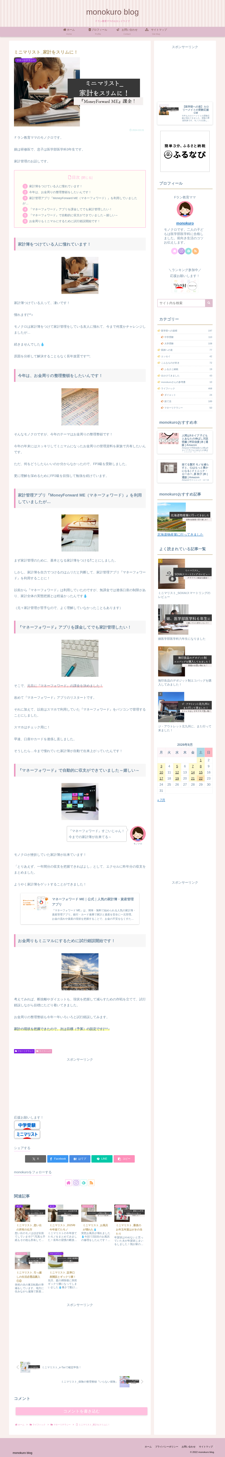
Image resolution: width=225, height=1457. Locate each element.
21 (193, 778)
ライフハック (45, 1051)
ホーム (148, 1446)
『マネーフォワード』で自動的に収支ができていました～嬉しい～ (73, 215)
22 (201, 778)
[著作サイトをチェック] (68, 1182)
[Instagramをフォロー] (76, 1182)
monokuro (185, 223)
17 (161, 778)
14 (193, 772)
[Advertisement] (80, 1085)
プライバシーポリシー (166, 1446)
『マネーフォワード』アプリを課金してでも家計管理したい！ (70, 209)
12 (177, 772)
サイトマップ (206, 1446)
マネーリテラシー (26, 1051)
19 (177, 778)
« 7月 (161, 800)
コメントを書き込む (81, 1411)
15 (201, 772)
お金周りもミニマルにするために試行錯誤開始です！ (64, 221)
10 (161, 772)
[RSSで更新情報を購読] (91, 1182)
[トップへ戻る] (220, 1452)
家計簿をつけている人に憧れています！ (56, 186)
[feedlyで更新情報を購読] (83, 1182)
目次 (76, 177)
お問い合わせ (189, 1446)
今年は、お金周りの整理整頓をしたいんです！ (60, 192)
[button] (124, 1159)
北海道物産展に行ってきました (180, 534)
